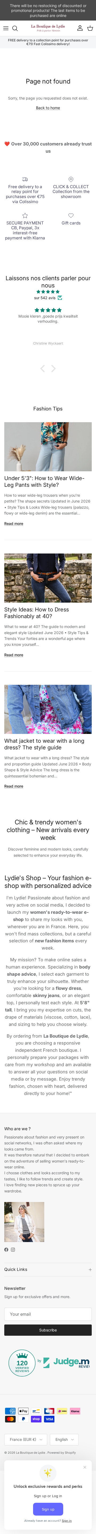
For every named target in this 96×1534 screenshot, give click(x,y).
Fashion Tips (48, 409)
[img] (48, 292)
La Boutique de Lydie (31, 1452)
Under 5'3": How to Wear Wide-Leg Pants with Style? (44, 481)
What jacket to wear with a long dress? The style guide (44, 743)
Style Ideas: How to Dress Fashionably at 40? (36, 612)
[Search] (17, 28)
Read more (13, 523)
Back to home (48, 107)
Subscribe (48, 1330)
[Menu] (6, 28)
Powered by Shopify (61, 1452)
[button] (44, 368)
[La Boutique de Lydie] (48, 28)
